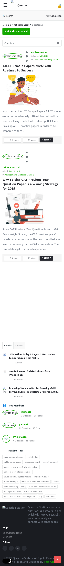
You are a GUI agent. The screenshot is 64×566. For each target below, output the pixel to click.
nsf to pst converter (12, 492)
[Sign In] (59, 5)
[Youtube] (17, 548)
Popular (8, 345)
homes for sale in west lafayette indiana (21, 467)
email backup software (13, 457)
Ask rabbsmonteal (16, 31)
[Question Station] (22, 5)
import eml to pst (41, 477)
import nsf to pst (11, 482)
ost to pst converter (33, 492)
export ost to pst (50, 462)
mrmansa (26, 412)
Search (9, 16)
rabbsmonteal (39, 52)
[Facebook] (4, 548)
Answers (19, 345)
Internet (56, 60)
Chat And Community (43, 60)
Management (11, 175)
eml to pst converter (12, 462)
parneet (23, 424)
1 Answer (18, 363)
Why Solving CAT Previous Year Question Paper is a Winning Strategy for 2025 (30, 184)
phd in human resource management (20, 496)
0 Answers (18, 380)
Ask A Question (54, 16)
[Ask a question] (57, 559)
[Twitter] (11, 548)
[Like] (27, 51)
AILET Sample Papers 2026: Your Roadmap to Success (27, 68)
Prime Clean (20, 437)
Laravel (56, 482)
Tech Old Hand (53, 561)
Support (7, 536)
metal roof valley (11, 487)
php (40, 496)
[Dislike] (27, 61)
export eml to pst (32, 462)
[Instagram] (24, 548)
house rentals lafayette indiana (17, 477)
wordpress (50, 496)
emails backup (32, 457)
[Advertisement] (32, 299)
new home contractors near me (42, 487)
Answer (46, 139)
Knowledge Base (12, 532)
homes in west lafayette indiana (18, 472)
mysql (23, 487)
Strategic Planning (26, 175)
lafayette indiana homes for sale (35, 482)
